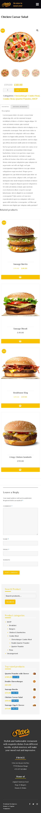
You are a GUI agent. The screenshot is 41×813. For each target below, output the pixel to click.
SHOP (35, 99)
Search (10, 602)
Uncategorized (12, 653)
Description (5, 106)
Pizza (11, 650)
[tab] (5, 107)
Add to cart (21, 90)
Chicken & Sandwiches (17, 632)
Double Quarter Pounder (20, 643)
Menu (37, 4)
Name (6, 539)
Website (6, 560)
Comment (7, 506)
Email (6, 549)
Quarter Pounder (23, 99)
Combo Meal (9, 99)
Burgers (12, 629)
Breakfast (12, 625)
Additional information (20, 106)
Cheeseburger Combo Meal (26, 96)
